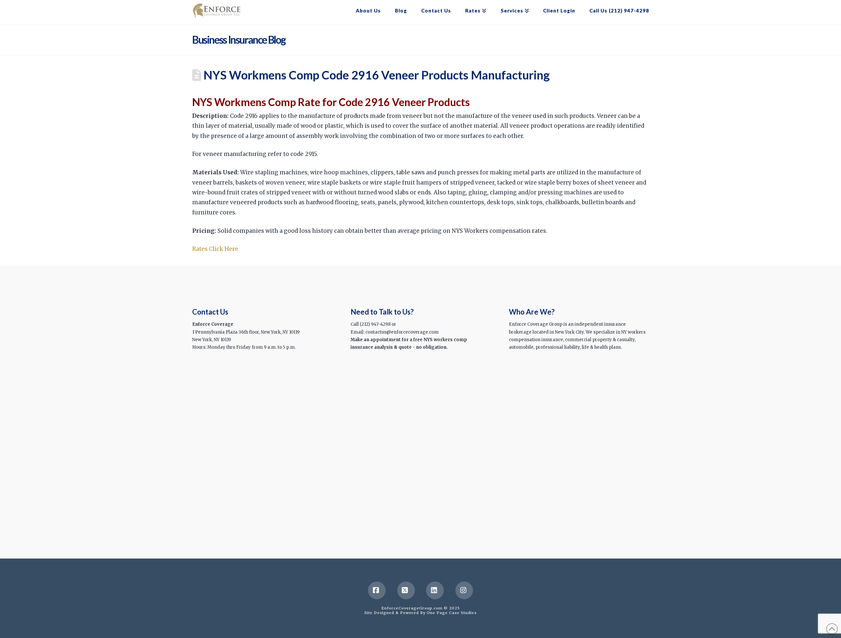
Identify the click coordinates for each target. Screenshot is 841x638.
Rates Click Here (215, 249)
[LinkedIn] (435, 590)
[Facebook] (377, 590)
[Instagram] (464, 590)
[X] (406, 590)
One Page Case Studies (452, 612)
